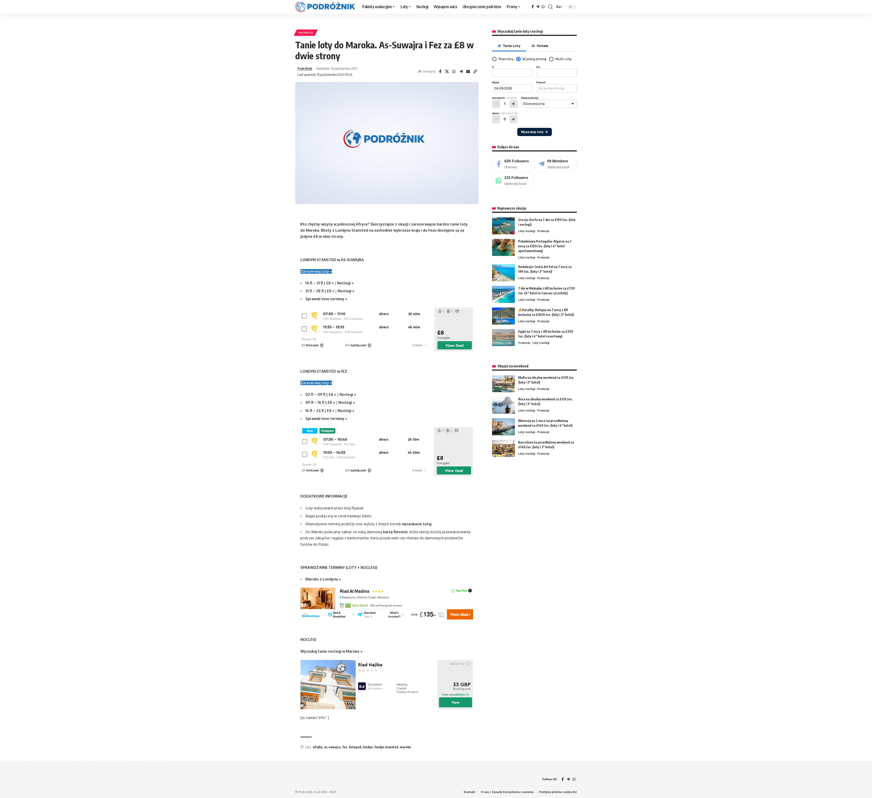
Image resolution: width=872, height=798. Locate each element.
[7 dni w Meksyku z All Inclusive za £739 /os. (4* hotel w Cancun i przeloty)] (503, 294)
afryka (317, 747)
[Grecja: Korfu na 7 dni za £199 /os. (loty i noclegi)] (503, 225)
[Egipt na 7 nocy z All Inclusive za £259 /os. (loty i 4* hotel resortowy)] (503, 337)
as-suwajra (332, 747)
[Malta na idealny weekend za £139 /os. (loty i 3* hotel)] (503, 383)
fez (344, 747)
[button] (550, 7)
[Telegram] (537, 7)
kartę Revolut (395, 532)
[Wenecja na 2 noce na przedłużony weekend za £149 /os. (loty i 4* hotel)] (503, 426)
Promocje (305, 32)
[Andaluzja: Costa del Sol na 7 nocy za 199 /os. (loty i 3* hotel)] (503, 272)
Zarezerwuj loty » (316, 271)
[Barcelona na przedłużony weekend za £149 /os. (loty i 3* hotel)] (503, 448)
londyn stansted (386, 747)
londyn (368, 747)
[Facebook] (532, 7)
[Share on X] (447, 71)
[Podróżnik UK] (325, 6)
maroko (405, 747)
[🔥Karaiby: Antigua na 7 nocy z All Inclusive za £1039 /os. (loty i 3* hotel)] (503, 316)
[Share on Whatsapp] (454, 71)
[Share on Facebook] (440, 71)
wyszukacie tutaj (416, 524)
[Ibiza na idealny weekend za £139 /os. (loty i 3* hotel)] (503, 405)
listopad (355, 747)
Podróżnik (304, 68)
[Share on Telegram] (461, 71)
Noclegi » (345, 283)
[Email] (468, 71)
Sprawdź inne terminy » (326, 299)
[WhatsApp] (543, 7)
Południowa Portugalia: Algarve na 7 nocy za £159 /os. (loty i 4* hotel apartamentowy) (545, 246)
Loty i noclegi (526, 231)
